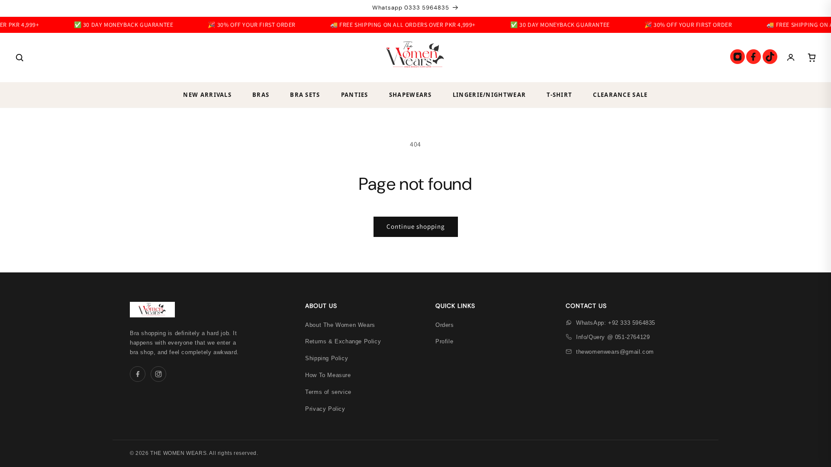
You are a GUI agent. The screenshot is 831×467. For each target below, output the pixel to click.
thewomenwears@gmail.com (615, 352)
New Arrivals (207, 95)
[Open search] (19, 57)
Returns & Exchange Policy (343, 341)
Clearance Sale (620, 95)
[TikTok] (770, 56)
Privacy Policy (325, 409)
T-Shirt (559, 95)
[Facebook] (753, 56)
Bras (260, 95)
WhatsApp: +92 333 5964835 (615, 323)
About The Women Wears (340, 325)
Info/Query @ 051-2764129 (613, 337)
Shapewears (410, 95)
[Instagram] (737, 56)
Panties (354, 95)
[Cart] (811, 57)
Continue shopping (416, 226)
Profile (444, 341)
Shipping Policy (326, 358)
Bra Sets (305, 95)
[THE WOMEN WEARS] (415, 57)
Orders (444, 325)
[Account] (790, 57)
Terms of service (328, 392)
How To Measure (328, 375)
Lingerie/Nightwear (489, 95)
